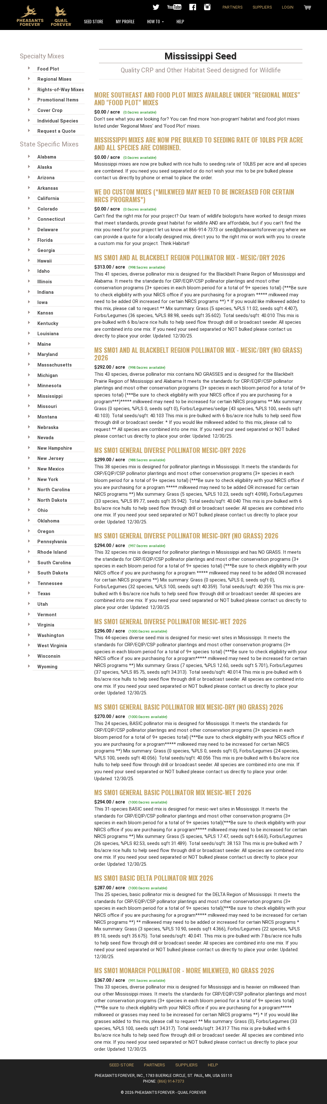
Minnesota (49, 386)
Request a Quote (56, 131)
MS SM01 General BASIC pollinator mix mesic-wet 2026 (172, 792)
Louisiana (48, 334)
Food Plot (48, 69)
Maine (44, 344)
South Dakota (52, 573)
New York (47, 479)
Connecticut (51, 219)
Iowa (42, 302)
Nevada (45, 438)
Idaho (43, 271)
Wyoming (47, 667)
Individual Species (57, 121)
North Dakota (52, 500)
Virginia (45, 625)
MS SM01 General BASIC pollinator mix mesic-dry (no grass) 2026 (188, 707)
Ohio (42, 510)
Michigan (47, 375)
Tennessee (50, 583)
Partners (232, 7)
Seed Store (93, 21)
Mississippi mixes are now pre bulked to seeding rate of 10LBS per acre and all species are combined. (198, 143)
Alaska (44, 167)
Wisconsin (48, 656)
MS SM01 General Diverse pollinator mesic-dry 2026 (170, 450)
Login (287, 7)
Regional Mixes (54, 79)
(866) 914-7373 (170, 1081)
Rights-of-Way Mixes (60, 90)
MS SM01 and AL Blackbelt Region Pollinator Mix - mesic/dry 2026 (189, 257)
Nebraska (47, 427)
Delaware (47, 230)
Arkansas (47, 188)
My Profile (125, 21)
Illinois (44, 282)
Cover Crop (50, 110)
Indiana (45, 292)
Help (180, 21)
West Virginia (52, 645)
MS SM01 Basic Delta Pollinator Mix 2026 (153, 878)
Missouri (47, 406)
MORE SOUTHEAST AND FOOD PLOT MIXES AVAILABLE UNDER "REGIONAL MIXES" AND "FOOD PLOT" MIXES (197, 98)
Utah (42, 604)
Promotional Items (58, 100)
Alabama (46, 157)
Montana (47, 417)
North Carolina (53, 490)
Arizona (46, 178)
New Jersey (50, 458)
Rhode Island (52, 552)
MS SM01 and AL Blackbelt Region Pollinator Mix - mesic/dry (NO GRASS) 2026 (198, 353)
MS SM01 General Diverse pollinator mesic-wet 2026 (170, 621)
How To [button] (154, 21)
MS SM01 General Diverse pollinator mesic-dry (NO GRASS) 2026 (186, 535)
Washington (50, 635)
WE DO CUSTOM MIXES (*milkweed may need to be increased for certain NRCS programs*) (194, 195)
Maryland (47, 354)
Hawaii (44, 261)
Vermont (47, 615)
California (48, 198)
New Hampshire (54, 448)
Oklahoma (48, 521)
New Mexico (50, 469)
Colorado (47, 209)
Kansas (45, 313)
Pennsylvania (52, 542)
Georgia (46, 250)
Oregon (45, 531)
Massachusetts (54, 365)
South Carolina (54, 563)
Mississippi (50, 396)
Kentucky (47, 323)
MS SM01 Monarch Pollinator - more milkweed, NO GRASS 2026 (184, 970)
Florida (45, 240)
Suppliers (262, 7)
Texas (43, 593)
